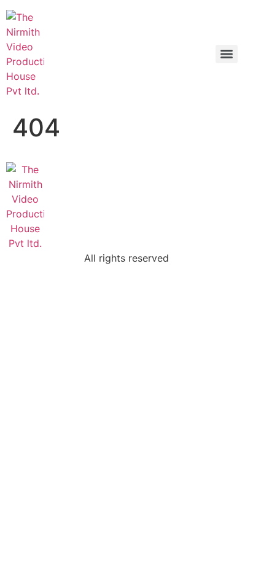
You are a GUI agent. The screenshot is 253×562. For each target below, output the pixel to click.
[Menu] (227, 54)
